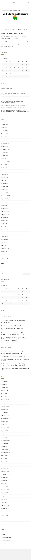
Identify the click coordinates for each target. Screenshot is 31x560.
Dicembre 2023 (5, 171)
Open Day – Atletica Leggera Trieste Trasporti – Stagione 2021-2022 (14, 352)
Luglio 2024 (4, 168)
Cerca (26, 274)
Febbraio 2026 (5, 143)
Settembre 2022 (5, 183)
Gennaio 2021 (4, 192)
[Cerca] (29, 3)
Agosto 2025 (4, 155)
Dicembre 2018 (5, 214)
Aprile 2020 (4, 202)
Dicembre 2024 (5, 158)
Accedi (3, 534)
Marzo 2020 (4, 205)
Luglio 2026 (4, 127)
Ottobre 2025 (4, 152)
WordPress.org (5, 543)
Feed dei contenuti (6, 537)
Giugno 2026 (4, 130)
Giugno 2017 (4, 239)
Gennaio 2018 (4, 230)
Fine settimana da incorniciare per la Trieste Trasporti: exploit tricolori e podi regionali (13, 106)
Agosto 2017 (4, 236)
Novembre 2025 (5, 149)
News (2, 266)
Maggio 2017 (4, 242)
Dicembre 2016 (5, 248)
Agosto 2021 (4, 186)
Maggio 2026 (4, 134)
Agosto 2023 (4, 174)
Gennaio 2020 (4, 208)
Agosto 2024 (4, 165)
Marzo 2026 (4, 140)
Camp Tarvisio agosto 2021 (18, 356)
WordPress (24, 555)
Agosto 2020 (4, 199)
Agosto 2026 (4, 124)
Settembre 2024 (5, 161)
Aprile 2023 (4, 180)
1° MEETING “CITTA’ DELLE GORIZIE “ (11, 98)
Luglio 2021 (4, 189)
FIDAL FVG (9, 46)
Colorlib (14, 555)
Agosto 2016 (4, 251)
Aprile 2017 (4, 245)
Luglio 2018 (4, 223)
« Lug (2, 83)
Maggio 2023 (4, 177)
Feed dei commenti (6, 540)
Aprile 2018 (4, 227)
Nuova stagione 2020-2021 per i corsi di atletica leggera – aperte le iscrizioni (14, 364)
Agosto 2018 (4, 220)
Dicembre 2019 (5, 211)
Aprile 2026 (4, 137)
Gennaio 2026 (4, 146)
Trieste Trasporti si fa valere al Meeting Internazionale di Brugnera (12, 101)
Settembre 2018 (5, 217)
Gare (2, 263)
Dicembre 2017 (5, 233)
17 (2, 73)
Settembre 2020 (5, 196)
